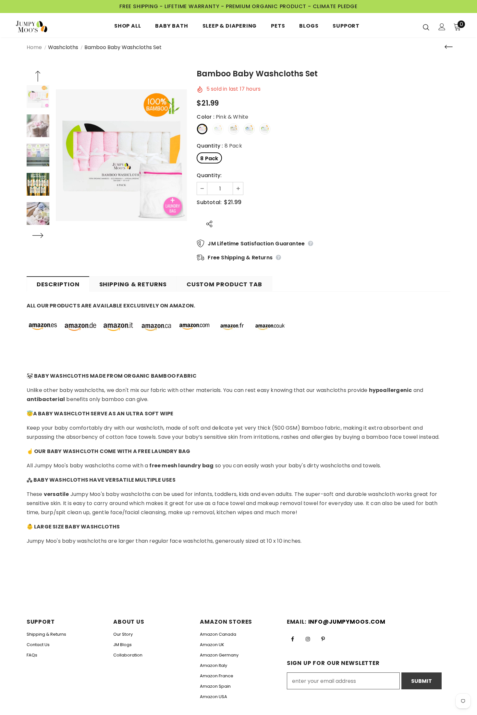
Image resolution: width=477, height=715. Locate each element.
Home (34, 47)
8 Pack (209, 158)
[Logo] (35, 26)
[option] (121, 155)
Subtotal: (209, 202)
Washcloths (63, 47)
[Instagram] (308, 638)
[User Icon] (442, 26)
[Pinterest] (323, 638)
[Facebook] (293, 638)
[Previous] (38, 77)
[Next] (38, 236)
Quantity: (209, 175)
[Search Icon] (426, 27)
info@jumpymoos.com (346, 622)
